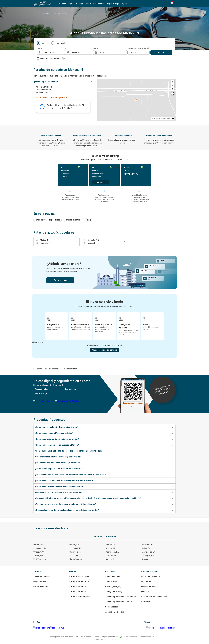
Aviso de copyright (100, 637)
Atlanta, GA (110, 548)
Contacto (145, 602)
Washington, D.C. (112, 552)
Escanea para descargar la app (133, 403)
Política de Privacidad (83, 637)
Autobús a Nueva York (79, 576)
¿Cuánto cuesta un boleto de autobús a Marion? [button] (57, 445)
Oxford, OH (74, 545)
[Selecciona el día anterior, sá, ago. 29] (120, 52)
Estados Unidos (60, 13)
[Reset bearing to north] (172, 89)
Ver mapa (100, 182)
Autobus (46, 13)
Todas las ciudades (42, 576)
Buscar (161, 52)
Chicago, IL (110, 559)
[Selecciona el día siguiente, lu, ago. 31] (123, 52)
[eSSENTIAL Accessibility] (161, 628)
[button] (63, 82)
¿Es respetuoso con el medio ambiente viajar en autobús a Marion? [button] (65, 504)
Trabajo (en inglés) (113, 591)
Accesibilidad (113, 637)
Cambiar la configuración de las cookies (138, 637)
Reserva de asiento (149, 586)
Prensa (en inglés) (113, 586)
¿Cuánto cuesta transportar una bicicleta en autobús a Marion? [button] (64, 480)
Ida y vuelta (61, 43)
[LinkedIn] (145, 628)
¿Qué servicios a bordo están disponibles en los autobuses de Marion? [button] (67, 510)
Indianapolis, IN (39, 548)
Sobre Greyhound (112, 576)
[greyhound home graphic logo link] (42, 4)
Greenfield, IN (75, 552)
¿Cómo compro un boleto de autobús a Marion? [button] (56, 427)
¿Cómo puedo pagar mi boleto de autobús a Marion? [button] (59, 468)
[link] (104, 272)
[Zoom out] (172, 85)
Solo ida (45, 43)
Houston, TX (147, 545)
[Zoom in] (172, 82)
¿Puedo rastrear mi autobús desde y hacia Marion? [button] (58, 457)
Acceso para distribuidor (116, 612)
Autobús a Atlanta (77, 591)
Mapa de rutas (39, 581)
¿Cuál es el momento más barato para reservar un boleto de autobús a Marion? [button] (71, 474)
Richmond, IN (75, 548)
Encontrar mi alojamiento (50, 58)
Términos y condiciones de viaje (119, 602)
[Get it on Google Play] (41, 627)
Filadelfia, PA (110, 555)
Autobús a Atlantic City (79, 581)
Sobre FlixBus (111, 581)
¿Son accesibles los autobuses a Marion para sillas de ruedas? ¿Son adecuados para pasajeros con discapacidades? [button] (88, 498)
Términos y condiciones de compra (120, 597)
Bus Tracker (146, 581)
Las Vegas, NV (148, 555)
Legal (71, 637)
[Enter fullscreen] (172, 93)
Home (36, 13)
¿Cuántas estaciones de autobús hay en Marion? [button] (57, 439)
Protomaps (155, 118)
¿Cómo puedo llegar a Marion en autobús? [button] (54, 433)
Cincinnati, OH (39, 552)
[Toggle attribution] (173, 118)
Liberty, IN (73, 555)
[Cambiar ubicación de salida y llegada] (64, 52)
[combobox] (53, 52)
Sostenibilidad (111, 607)
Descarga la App (40, 586)
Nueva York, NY (75, 559)
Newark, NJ (146, 559)
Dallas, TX (146, 548)
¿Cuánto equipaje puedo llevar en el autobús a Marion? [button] (59, 486)
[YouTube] (144, 628)
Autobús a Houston (78, 586)
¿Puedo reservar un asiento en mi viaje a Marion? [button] (57, 463)
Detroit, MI (38, 545)
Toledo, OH (38, 555)
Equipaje (145, 591)
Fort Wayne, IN (39, 559)
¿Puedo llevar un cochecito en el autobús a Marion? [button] (58, 492)
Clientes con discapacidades (154, 597)
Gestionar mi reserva (150, 576)
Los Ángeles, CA (148, 552)
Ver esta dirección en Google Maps (51, 97)
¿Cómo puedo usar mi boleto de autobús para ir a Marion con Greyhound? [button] (68, 451)
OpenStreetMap (166, 118)
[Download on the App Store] (57, 627)
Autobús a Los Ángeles (79, 597)
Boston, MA (110, 545)
